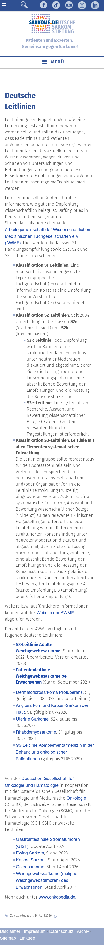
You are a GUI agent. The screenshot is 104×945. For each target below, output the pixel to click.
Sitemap (8, 938)
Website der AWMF (55, 612)
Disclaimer (10, 931)
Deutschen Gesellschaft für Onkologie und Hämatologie (39, 781)
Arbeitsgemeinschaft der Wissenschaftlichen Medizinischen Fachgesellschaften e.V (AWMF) (47, 236)
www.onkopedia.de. (57, 897)
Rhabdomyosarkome (36, 732)
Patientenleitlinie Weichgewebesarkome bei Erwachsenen (42, 676)
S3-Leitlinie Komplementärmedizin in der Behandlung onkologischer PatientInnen (55, 752)
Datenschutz (61, 931)
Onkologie (76, 798)
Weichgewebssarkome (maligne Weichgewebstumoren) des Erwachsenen (46, 880)
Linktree (27, 938)
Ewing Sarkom (30, 852)
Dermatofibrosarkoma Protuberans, (50, 692)
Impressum (34, 931)
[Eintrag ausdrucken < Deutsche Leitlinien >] (56, 916)
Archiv (83, 931)
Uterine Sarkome (32, 718)
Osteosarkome (30, 866)
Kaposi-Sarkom (31, 859)
